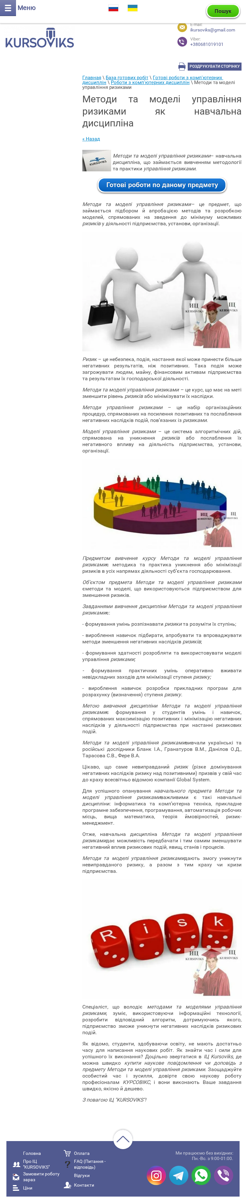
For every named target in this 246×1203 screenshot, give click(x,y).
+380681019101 (207, 42)
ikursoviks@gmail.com (212, 29)
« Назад (91, 139)
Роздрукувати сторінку (215, 66)
